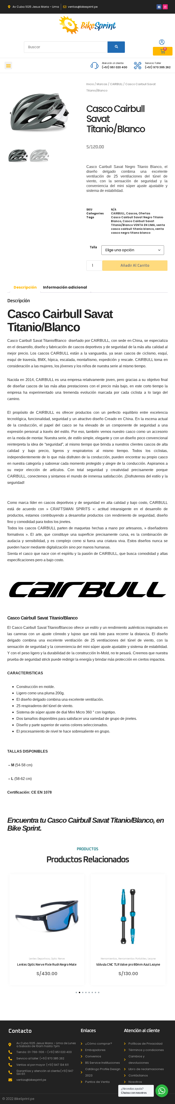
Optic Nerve (58, 958)
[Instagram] (165, 6)
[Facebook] (159, 6)
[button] (8, 65)
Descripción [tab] (25, 287)
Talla (93, 247)
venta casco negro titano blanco (137, 231)
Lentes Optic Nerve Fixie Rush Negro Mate (46, 964)
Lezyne (152, 958)
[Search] (116, 47)
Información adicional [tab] (65, 287)
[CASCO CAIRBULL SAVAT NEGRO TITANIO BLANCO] (39, 113)
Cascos (131, 213)
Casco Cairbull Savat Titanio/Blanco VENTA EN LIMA (133, 223)
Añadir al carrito (135, 265)
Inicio (90, 84)
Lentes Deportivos (39, 958)
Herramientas (109, 958)
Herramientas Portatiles (132, 958)
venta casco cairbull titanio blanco (138, 227)
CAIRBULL (116, 84)
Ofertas (144, 213)
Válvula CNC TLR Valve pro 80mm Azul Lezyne (128, 964)
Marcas (102, 84)
